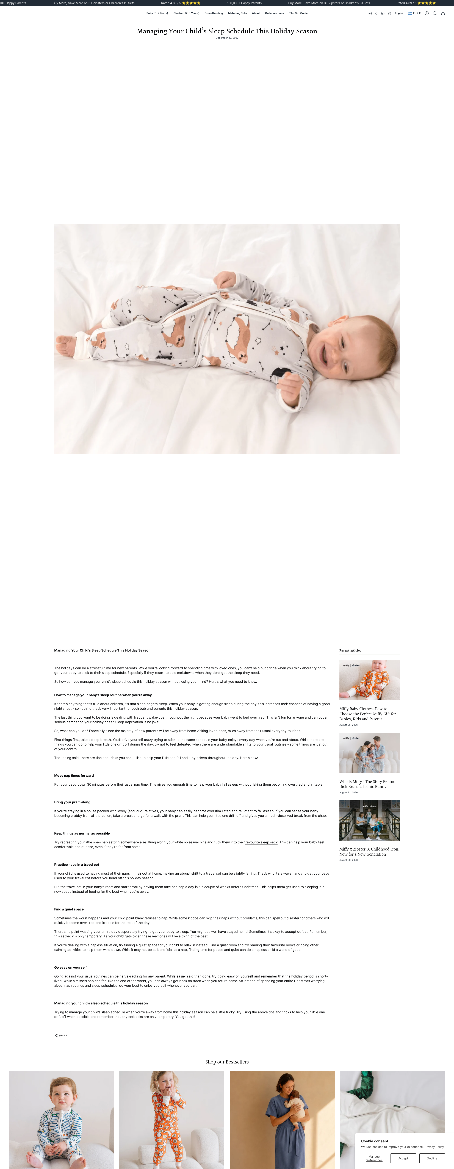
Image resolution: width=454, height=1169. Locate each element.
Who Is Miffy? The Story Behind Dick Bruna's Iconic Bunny (367, 784)
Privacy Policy (434, 1147)
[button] (157, 13)
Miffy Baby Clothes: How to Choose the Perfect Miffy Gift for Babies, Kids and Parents (367, 714)
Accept (403, 1158)
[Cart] (443, 13)
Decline (432, 1158)
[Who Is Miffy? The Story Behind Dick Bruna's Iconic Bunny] (369, 753)
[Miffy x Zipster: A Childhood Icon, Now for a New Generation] (369, 820)
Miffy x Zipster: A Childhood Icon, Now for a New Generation (369, 852)
